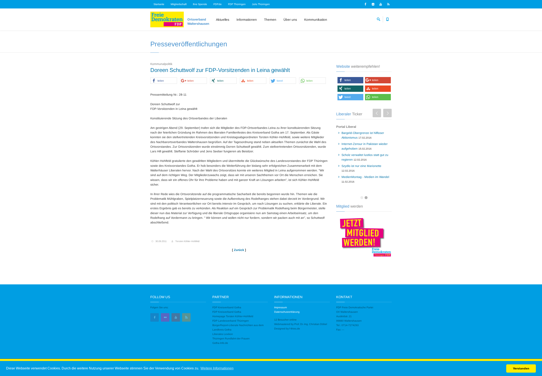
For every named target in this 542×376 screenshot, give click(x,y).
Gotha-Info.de (220, 343)
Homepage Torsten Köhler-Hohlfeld (232, 316)
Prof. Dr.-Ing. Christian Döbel (310, 324)
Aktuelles (222, 19)
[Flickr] (373, 4)
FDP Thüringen (237, 4)
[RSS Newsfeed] (388, 4)
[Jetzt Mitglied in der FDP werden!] (364, 236)
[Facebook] (365, 4)
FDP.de (217, 4)
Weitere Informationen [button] (217, 368)
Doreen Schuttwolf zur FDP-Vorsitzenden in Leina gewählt (220, 70)
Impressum (280, 307)
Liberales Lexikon (222, 334)
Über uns (290, 19)
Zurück (239, 250)
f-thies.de (294, 328)
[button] (164, 81)
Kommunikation (315, 19)
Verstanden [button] (521, 368)
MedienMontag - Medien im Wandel (365, 177)
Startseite (158, 4)
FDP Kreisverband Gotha (226, 307)
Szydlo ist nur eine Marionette (361, 166)
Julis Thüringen (261, 4)
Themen (270, 19)
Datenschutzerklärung (287, 311)
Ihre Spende (200, 4)
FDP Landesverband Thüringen (230, 320)
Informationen (246, 19)
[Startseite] (167, 19)
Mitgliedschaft (179, 4)
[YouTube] (380, 4)
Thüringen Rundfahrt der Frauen (231, 338)
